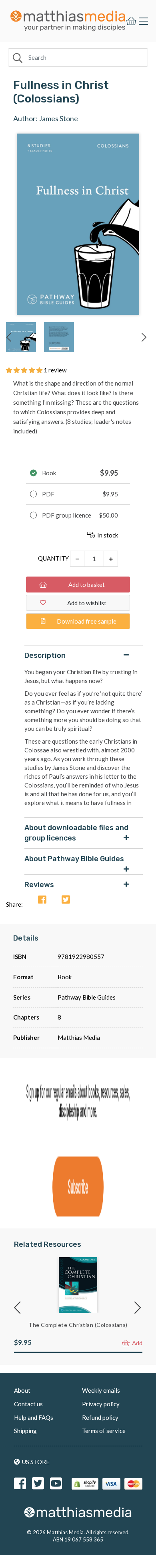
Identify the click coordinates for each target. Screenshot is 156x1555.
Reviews (39, 884)
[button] (25, 370)
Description (45, 655)
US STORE (36, 1461)
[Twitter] (66, 900)
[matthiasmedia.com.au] (68, 18)
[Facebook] (42, 900)
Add (136, 1342)
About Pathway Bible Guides (74, 858)
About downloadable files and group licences (76, 832)
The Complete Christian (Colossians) (78, 1324)
